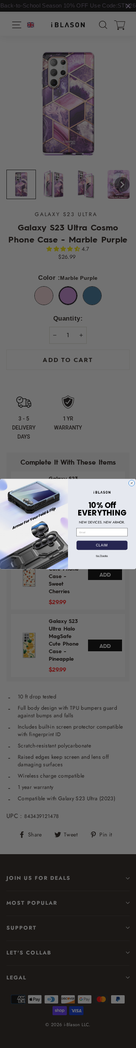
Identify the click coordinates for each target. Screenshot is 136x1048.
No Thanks (102, 555)
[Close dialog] (132, 483)
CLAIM (102, 545)
